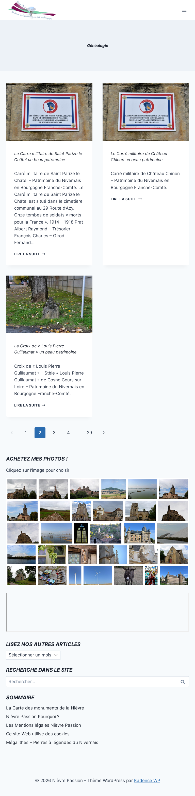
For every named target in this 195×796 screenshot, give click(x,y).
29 (89, 432)
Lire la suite (29, 254)
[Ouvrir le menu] (184, 10)
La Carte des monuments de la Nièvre (45, 707)
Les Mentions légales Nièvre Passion (43, 725)
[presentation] (49, 112)
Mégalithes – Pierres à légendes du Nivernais (52, 742)
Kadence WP (147, 780)
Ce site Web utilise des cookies (38, 733)
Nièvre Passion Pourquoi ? (32, 716)
